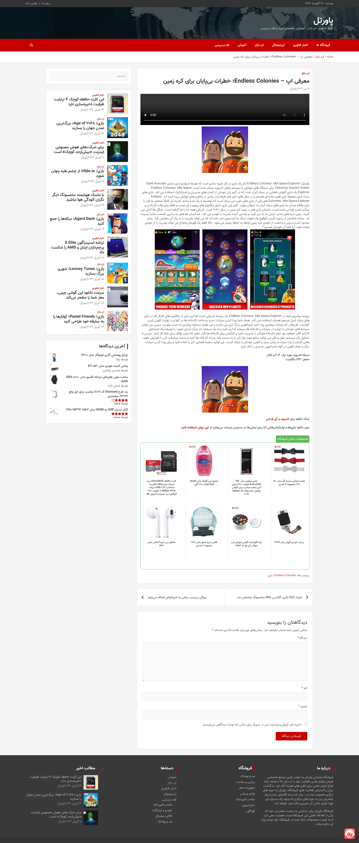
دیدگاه (302, 638)
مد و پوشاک (247, 776)
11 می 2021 (303, 89)
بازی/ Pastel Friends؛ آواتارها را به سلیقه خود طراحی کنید (78, 319)
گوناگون (250, 811)
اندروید (284, 419)
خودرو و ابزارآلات (162, 810)
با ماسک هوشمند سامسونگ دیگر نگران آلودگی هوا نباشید (78, 197)
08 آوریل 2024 (95, 258)
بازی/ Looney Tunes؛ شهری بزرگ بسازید (81, 271)
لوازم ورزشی (247, 794)
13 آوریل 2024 (95, 110)
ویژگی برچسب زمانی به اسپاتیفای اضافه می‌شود (177, 597)
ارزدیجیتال (278, 45)
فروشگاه (325, 45)
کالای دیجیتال (163, 816)
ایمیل (302, 706)
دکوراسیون (248, 805)
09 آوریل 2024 (95, 205)
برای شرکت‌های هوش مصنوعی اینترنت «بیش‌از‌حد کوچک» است (79, 149)
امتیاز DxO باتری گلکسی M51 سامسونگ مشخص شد (269, 597)
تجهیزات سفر (247, 788)
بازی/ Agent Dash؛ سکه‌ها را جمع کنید (77, 221)
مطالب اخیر (85, 768)
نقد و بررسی (222, 45)
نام (304, 688)
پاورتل (323, 20)
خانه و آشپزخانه (245, 799)
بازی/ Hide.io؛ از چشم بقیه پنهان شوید (77, 173)
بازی (270, 576)
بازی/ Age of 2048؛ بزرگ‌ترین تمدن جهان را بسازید (80, 125)
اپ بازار (259, 45)
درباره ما (46, 3)
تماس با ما (31, 3)
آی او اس (272, 419)
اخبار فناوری (300, 45)
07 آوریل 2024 (95, 303)
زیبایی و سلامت (245, 782)
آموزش (242, 45)
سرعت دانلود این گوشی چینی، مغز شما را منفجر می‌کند (80, 295)
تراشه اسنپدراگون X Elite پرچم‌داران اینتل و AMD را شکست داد (77, 247)
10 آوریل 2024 (96, 157)
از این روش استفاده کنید (196, 427)
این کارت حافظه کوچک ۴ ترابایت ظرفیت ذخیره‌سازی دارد (79, 102)
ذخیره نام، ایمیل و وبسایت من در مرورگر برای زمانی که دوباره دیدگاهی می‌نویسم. (252, 725)
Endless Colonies (285, 576)
